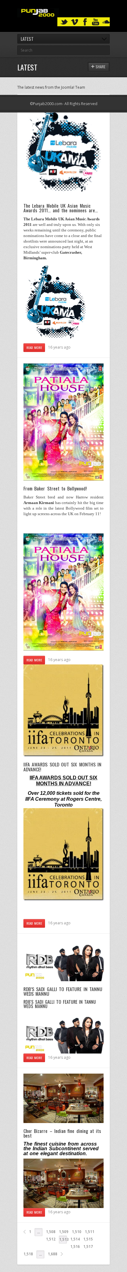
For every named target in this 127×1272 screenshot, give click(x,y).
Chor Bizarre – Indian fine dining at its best (62, 1133)
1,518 (28, 1254)
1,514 (75, 1239)
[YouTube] (95, 22)
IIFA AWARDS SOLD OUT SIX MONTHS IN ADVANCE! (62, 767)
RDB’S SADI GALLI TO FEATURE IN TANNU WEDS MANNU (62, 991)
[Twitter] (64, 22)
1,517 (88, 1246)
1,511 (89, 1231)
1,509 (63, 1231)
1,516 (75, 1246)
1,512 (50, 1239)
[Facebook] (85, 22)
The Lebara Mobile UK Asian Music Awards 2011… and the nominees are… (60, 208)
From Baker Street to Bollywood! (55, 488)
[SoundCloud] (106, 22)
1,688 (52, 1254)
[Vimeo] (74, 22)
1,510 (76, 1231)
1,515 (88, 1239)
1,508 (50, 1231)
